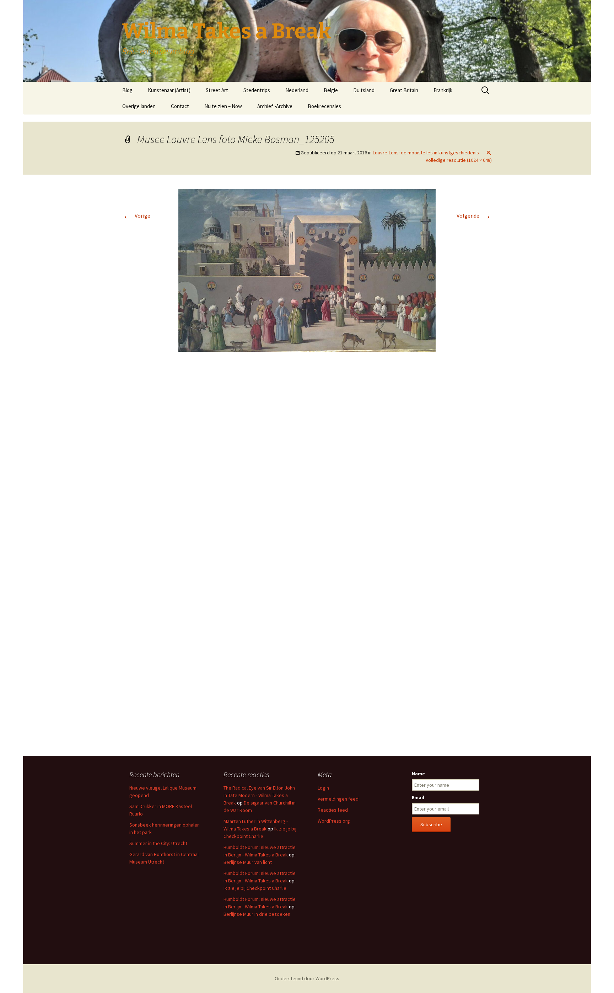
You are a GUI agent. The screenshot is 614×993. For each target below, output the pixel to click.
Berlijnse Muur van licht (247, 862)
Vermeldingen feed (338, 799)
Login (323, 788)
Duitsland (364, 90)
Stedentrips (256, 90)
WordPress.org (334, 821)
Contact (180, 106)
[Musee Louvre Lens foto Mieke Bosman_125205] (307, 269)
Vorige (136, 215)
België (331, 90)
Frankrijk (442, 90)
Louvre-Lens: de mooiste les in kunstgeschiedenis (426, 152)
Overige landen (139, 106)
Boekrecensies (324, 106)
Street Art (217, 90)
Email (418, 797)
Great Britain (404, 90)
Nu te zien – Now (223, 106)
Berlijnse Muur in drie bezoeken (256, 914)
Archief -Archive (274, 106)
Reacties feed (333, 810)
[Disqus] (307, 463)
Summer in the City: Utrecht (158, 843)
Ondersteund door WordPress (307, 978)
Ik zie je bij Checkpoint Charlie (254, 888)
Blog (127, 90)
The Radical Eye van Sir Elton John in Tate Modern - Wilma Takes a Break (259, 795)
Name (418, 773)
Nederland (296, 90)
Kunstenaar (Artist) (169, 90)
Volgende (474, 215)
